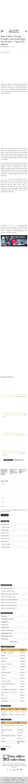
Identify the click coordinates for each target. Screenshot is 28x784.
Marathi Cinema (4, 541)
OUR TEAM (13, 778)
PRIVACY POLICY (15, 780)
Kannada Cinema (5, 532)
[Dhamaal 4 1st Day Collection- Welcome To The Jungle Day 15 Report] (23, 465)
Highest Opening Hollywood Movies (9, 605)
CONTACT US (19, 778)
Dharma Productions (12, 225)
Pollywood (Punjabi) (5, 544)
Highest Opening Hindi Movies (7, 588)
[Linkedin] (14, 769)
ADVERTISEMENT (6, 780)
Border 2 (3, 655)
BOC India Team (5, 46)
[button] (25, 31)
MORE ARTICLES (8, 460)
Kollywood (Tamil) (5, 535)
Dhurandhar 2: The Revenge (7, 652)
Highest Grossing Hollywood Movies (9, 608)
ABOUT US (8, 778)
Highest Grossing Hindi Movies (8, 591)
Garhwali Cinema (5, 530)
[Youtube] (20, 769)
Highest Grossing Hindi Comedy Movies (10, 594)
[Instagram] (10, 769)
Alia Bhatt (3, 179)
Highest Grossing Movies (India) (8, 596)
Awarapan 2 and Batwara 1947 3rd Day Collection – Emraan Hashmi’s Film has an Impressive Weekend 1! (4, 472)
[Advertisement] (14, 15)
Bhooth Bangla (4, 658)
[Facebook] (7, 769)
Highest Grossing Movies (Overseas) (9, 602)
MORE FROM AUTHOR (18, 460)
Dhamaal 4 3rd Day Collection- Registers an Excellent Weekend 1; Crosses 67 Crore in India (14, 471)
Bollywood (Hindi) (5, 524)
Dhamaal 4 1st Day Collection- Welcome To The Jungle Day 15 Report (23, 471)
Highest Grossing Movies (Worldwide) (9, 599)
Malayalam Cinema (5, 538)
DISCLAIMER (22, 780)
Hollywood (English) (5, 527)
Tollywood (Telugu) (5, 547)
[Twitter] (17, 769)
